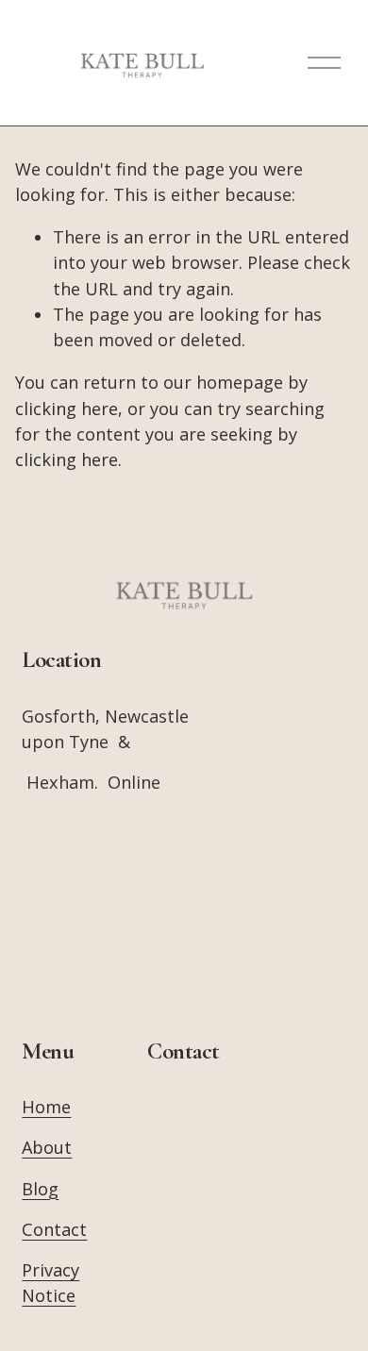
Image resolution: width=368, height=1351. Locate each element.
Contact (54, 1229)
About (47, 1147)
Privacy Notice (50, 1283)
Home (46, 1106)
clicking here (66, 408)
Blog (40, 1188)
